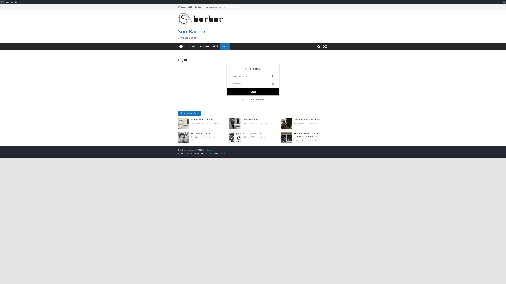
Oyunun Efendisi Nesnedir (307, 119)
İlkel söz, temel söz (252, 133)
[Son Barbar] (181, 46)
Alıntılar (191, 46)
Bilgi (215, 46)
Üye (223, 46)
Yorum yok (213, 123)
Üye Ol (245, 99)
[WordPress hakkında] (2, 2)
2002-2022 (204, 46)
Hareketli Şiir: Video (201, 133)
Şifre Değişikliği (257, 99)
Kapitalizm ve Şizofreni (215, 7)
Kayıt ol (18, 2)
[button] (226, 46)
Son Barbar (192, 31)
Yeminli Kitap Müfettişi (202, 119)
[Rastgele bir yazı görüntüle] (325, 46)
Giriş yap (9, 2)
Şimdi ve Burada (251, 119)
